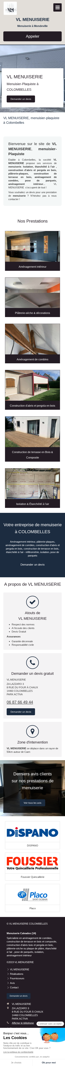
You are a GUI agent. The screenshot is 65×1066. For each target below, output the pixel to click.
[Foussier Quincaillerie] (32, 863)
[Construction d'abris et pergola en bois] (32, 385)
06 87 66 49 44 (20, 702)
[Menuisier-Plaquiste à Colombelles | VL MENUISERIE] (11, 8)
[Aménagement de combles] (32, 339)
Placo (33, 908)
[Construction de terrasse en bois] (32, 432)
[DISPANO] (32, 832)
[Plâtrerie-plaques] (32, 293)
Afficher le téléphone (23, 1023)
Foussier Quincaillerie (32, 877)
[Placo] (32, 895)
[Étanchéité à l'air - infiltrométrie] (32, 483)
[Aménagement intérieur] (32, 246)
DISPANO (32, 845)
